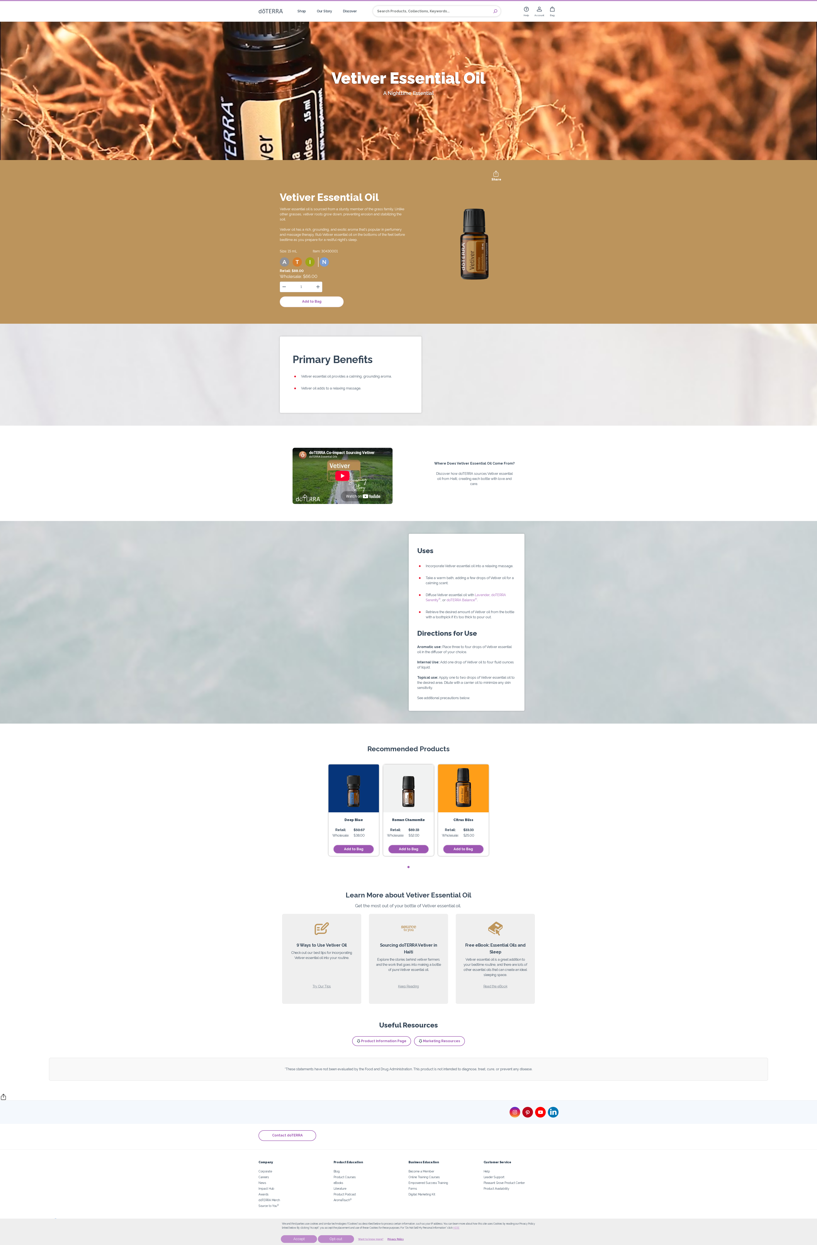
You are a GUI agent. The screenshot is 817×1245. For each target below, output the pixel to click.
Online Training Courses (424, 1177)
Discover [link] (350, 11)
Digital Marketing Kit (421, 1194)
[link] (526, 11)
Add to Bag (311, 301)
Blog (337, 1171)
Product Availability (496, 1188)
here (456, 1227)
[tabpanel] (354, 810)
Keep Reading (408, 986)
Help (487, 1171)
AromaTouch (343, 1200)
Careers (264, 1177)
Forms (412, 1188)
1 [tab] (408, 867)
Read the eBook (495, 986)
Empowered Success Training (428, 1183)
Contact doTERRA (287, 1135)
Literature (340, 1188)
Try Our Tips (322, 986)
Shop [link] (301, 11)
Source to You (269, 1206)
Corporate (265, 1171)
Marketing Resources (441, 1041)
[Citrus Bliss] (463, 788)
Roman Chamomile (408, 820)
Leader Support (494, 1177)
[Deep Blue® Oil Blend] (354, 788)
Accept (299, 1239)
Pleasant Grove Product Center (504, 1183)
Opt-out (336, 1239)
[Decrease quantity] (284, 287)
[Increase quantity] (318, 287)
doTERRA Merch (269, 1200)
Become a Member (421, 1171)
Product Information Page (383, 1041)
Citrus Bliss (463, 820)
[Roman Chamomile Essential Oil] (408, 788)
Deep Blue (353, 820)
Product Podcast (345, 1194)
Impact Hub (266, 1188)
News (262, 1183)
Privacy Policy (395, 1239)
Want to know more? (370, 1239)
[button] (284, 262)
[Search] (495, 11)
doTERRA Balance (462, 600)
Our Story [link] (324, 11)
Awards (264, 1194)
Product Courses (345, 1177)
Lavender (482, 595)
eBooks (338, 1183)
